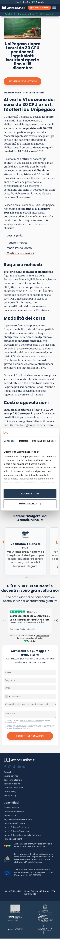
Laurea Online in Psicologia (16, 827)
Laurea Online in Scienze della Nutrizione (22, 835)
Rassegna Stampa (13, 780)
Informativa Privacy (20, 725)
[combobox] (7, 696)
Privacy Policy (10, 795)
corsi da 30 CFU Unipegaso (38, 205)
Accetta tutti (30, 493)
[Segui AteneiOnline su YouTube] (19, 767)
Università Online (11, 807)
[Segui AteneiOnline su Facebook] (5, 767)
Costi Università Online (14, 823)
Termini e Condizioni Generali (31, 721)
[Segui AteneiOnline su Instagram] (9, 767)
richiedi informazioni (22, 81)
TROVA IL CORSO (40, 7)
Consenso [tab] (9, 440)
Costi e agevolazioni (20, 253)
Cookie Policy (10, 791)
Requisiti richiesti (17, 243)
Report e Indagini (12, 783)
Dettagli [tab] (23, 440)
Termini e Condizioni (13, 787)
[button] (27, 577)
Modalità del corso (19, 248)
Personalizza (28, 503)
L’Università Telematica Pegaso (23, 116)
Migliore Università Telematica (18, 819)
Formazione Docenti (13, 839)
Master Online (10, 815)
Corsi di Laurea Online (14, 811)
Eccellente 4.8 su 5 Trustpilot (30, 2)
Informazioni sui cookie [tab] (45, 440)
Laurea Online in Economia (16, 831)
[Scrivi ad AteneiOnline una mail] (23, 767)
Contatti (7, 772)
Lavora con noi (11, 776)
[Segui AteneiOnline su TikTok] (14, 767)
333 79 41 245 (46, 14)
